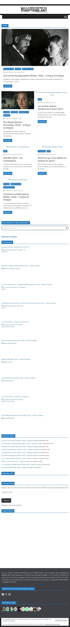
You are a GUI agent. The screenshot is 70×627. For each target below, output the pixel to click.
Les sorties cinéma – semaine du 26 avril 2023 (15, 322)
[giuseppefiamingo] (3, 609)
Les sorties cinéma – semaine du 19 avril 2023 (15, 247)
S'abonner (6, 500)
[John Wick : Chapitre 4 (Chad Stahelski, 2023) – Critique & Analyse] (13, 274)
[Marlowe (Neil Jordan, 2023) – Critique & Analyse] (13, 368)
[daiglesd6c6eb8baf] (7, 609)
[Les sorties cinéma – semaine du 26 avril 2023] (13, 330)
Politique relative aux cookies (52, 624)
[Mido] (11, 609)
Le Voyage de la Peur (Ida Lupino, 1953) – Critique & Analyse (19, 452)
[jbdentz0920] (27, 609)
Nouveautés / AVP (24, 112)
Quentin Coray (20, 72)
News (39, 99)
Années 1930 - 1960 (8, 69)
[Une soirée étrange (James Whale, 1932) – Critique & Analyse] (35, 47)
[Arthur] (23, 609)
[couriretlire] (39, 609)
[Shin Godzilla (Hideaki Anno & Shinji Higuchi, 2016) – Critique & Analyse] (13, 424)
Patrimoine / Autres (28, 69)
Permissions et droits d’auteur (60, 580)
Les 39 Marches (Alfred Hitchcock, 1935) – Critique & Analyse (19, 458)
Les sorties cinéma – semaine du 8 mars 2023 (50, 107)
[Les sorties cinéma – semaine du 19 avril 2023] (13, 255)
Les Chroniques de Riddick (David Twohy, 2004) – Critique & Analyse (21, 464)
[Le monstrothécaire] (31, 609)
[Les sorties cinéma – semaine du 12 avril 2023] (13, 405)
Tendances (6, 115)
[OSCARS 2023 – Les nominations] (17, 147)
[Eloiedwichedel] (35, 609)
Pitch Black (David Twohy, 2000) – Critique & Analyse (17, 467)
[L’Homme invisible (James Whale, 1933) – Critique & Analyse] (17, 180)
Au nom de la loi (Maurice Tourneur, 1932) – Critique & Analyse (20, 449)
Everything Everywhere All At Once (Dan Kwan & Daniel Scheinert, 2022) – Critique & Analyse (28, 303)
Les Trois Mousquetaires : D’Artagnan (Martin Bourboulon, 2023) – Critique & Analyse (26, 284)
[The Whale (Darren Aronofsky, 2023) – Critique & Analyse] (17, 100)
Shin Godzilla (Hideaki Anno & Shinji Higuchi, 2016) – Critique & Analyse (22, 415)
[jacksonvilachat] (19, 609)
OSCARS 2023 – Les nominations (13, 159)
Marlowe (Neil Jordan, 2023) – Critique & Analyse (15, 359)
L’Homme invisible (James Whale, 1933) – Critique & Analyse (16, 197)
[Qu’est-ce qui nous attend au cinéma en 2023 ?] (52, 147)
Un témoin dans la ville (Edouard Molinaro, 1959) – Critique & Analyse (21, 443)
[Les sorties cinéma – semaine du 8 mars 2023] (52, 93)
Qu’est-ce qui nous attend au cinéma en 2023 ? (52, 159)
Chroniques (41, 151)
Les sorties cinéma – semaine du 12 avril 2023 (15, 396)
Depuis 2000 (14, 112)
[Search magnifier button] (66, 228)
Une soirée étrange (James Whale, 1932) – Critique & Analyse (33, 75)
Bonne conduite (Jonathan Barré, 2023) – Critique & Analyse (19, 340)
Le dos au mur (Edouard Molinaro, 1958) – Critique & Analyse (19, 440)
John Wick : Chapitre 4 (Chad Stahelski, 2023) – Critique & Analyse (20, 266)
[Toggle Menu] (65, 17)
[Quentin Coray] (15, 609)
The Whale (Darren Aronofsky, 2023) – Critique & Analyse (17, 125)
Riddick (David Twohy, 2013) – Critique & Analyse (15, 461)
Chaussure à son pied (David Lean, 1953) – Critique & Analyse (19, 446)
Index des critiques (9, 237)
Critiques (17, 69)
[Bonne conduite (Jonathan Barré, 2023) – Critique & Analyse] (13, 349)
